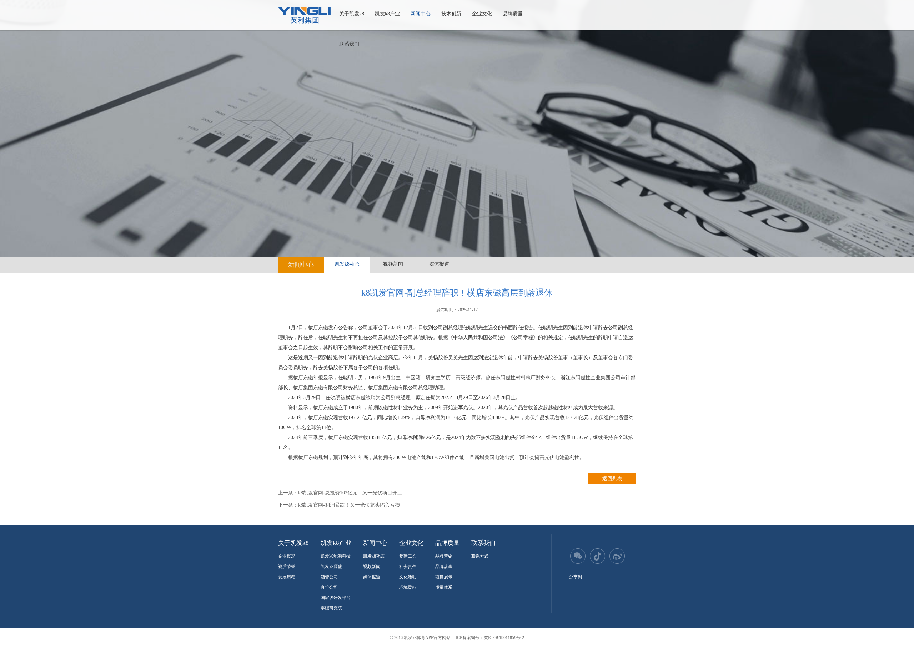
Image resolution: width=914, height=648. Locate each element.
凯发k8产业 (387, 13)
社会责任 (407, 566)
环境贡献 (407, 587)
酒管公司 (329, 576)
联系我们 (349, 44)
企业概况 (286, 556)
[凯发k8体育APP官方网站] (304, 15)
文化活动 (407, 576)
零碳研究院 (331, 608)
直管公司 (329, 587)
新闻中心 (421, 13)
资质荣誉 (286, 566)
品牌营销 (443, 556)
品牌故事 (443, 566)
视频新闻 (393, 264)
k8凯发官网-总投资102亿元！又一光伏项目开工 (350, 493)
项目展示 (443, 576)
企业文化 (482, 13)
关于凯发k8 (351, 13)
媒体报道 (439, 264)
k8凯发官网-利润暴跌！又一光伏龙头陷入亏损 (349, 505)
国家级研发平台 (336, 597)
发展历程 (286, 576)
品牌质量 (513, 13)
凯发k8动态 (347, 264)
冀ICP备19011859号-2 (504, 637)
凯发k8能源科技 (336, 556)
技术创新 (451, 13)
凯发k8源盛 (331, 566)
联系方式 (479, 556)
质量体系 (443, 587)
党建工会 (407, 556)
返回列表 (612, 478)
